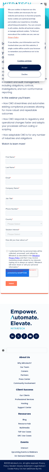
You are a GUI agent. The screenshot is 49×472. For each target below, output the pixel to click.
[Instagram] (36, 335)
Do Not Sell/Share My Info (31, 469)
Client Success (24, 389)
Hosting (24, 403)
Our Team (24, 367)
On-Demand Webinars (24, 456)
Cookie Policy (13, 469)
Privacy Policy (13, 37)
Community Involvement (24, 383)
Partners (24, 375)
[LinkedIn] (12, 335)
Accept (24, 67)
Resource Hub (24, 424)
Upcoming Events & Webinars (24, 452)
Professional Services (24, 399)
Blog (25, 419)
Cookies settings (24, 61)
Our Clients (25, 395)
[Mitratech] (45, 3)
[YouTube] (30, 335)
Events (25, 442)
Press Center (24, 379)
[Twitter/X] (18, 335)
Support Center (24, 407)
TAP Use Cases (24, 432)
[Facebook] (24, 335)
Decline (25, 74)
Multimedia (25, 428)
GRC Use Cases (24, 436)
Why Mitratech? (24, 363)
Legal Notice (39, 466)
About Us (24, 357)
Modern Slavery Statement (21, 466)
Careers (24, 371)
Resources (24, 413)
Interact (24, 448)
